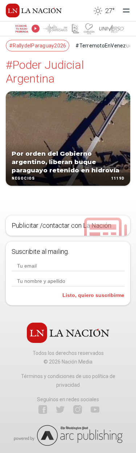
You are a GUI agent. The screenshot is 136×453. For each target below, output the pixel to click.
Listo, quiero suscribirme (93, 295)
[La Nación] (34, 10)
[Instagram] (77, 409)
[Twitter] (60, 409)
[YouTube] (95, 409)
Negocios (23, 179)
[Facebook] (43, 409)
